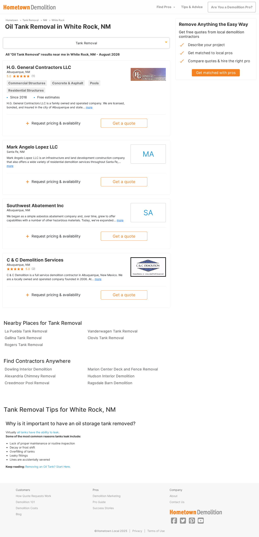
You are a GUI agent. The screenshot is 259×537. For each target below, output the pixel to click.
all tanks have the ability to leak (38, 432)
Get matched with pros (216, 73)
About (173, 496)
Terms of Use (156, 531)
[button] (174, 520)
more (89, 107)
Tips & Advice (192, 7)
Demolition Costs (27, 508)
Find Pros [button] (164, 7)
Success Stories (103, 508)
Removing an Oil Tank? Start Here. (48, 466)
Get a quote (124, 123)
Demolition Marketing (107, 496)
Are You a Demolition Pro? (232, 7)
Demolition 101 (25, 502)
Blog (19, 514)
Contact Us (177, 502)
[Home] (29, 7)
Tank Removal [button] (86, 43)
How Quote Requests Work (33, 496)
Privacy (137, 531)
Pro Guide (99, 502)
